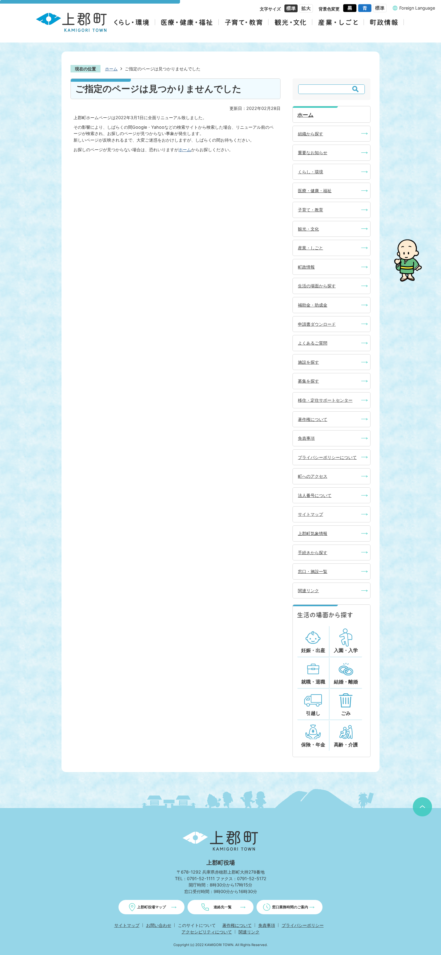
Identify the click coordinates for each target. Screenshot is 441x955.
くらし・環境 (310, 171)
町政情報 (306, 266)
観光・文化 (308, 228)
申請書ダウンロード (317, 324)
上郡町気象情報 (312, 533)
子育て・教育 (310, 209)
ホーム (111, 68)
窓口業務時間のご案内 (290, 907)
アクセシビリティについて (207, 931)
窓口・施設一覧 (312, 571)
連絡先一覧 (223, 907)
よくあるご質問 (312, 342)
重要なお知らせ (312, 152)
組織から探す (310, 133)
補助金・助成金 (312, 304)
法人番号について (315, 495)
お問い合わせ (158, 925)
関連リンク (308, 590)
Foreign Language (417, 7)
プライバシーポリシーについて (327, 457)
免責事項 (306, 438)
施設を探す (308, 362)
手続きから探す (312, 552)
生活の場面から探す (317, 285)
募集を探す (308, 380)
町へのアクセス (312, 476)
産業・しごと (310, 247)
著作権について (312, 419)
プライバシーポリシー (303, 925)
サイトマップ (310, 514)
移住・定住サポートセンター (325, 400)
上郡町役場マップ (151, 907)
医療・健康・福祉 (315, 190)
